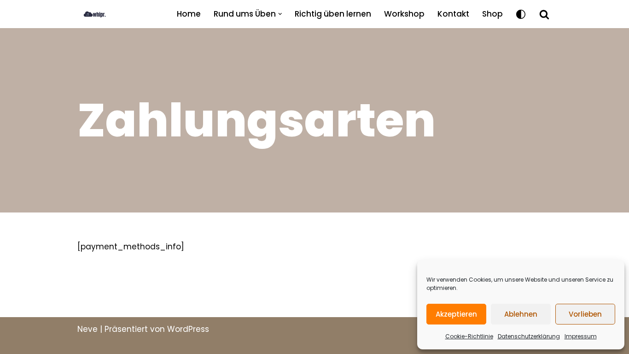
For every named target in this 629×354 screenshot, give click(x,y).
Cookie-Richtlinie (469, 336)
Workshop (404, 13)
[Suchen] (544, 14)
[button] (280, 14)
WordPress (188, 329)
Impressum (581, 336)
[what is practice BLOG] (102, 14)
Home (189, 13)
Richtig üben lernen (333, 13)
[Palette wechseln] (520, 14)
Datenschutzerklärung (529, 336)
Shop (492, 13)
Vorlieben (585, 314)
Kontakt (453, 13)
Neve (87, 329)
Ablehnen (520, 314)
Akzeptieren (456, 314)
